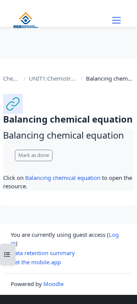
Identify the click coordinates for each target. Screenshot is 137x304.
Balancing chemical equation (62, 177)
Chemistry (12, 78)
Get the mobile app (36, 262)
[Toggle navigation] (116, 20)
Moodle (53, 284)
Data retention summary (43, 253)
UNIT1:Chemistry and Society (53, 78)
